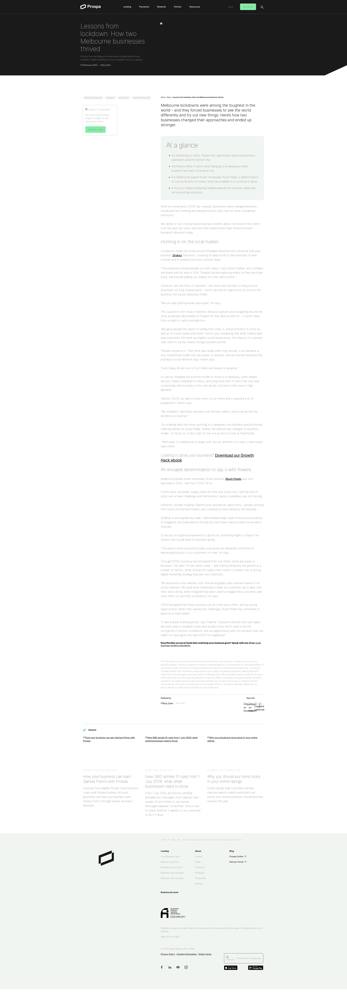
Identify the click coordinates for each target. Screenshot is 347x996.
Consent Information (187, 954)
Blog (169, 97)
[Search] (262, 7)
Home (163, 97)
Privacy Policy (168, 954)
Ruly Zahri (106, 65)
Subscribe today (95, 129)
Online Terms (204, 954)
